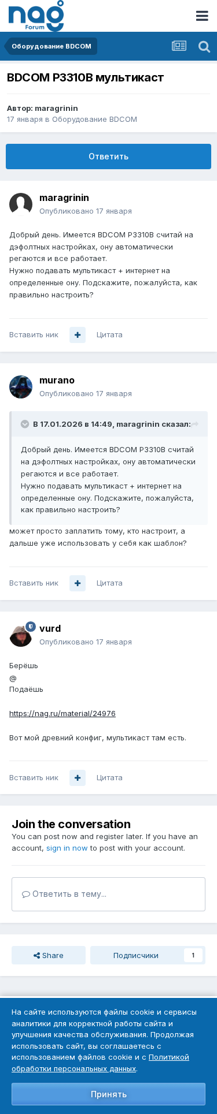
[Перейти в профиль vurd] (20, 635)
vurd (50, 628)
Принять (109, 1094)
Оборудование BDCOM (94, 119)
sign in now (67, 847)
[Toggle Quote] (26, 424)
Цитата (110, 334)
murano (57, 380)
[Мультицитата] (77, 335)
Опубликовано (85, 210)
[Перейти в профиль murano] (20, 386)
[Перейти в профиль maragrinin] (20, 204)
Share (52, 955)
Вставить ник (33, 334)
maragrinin (56, 108)
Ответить (108, 156)
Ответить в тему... (68, 894)
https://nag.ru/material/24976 (62, 713)
